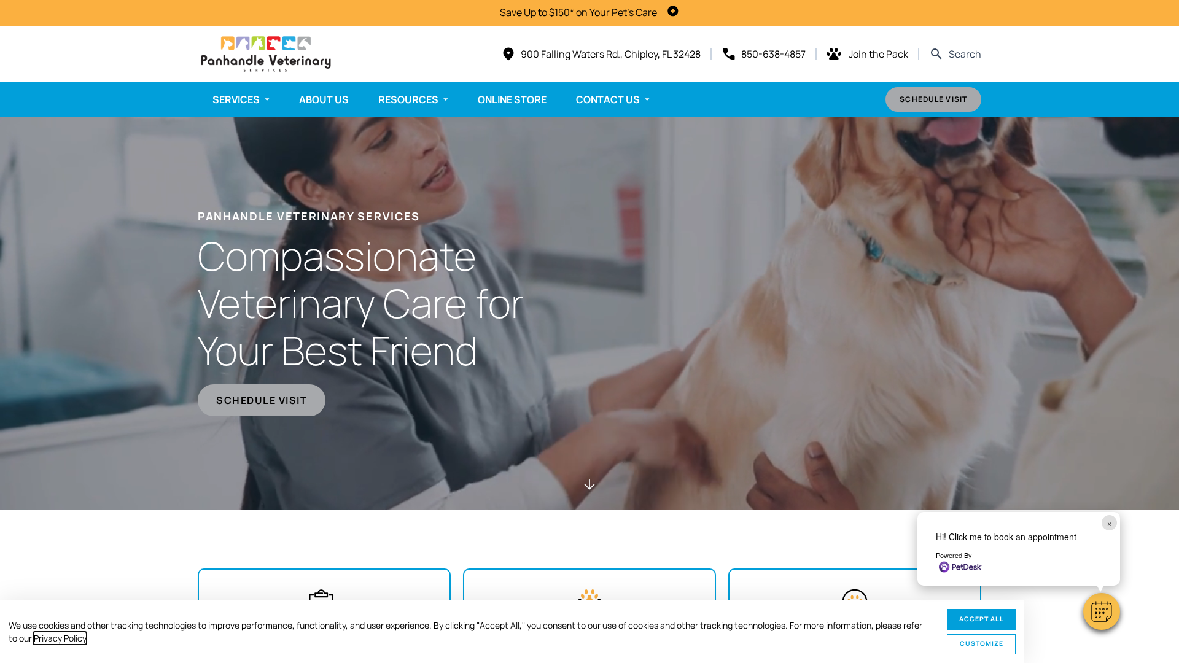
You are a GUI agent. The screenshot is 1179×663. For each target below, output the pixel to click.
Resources (408, 99)
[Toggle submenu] (267, 99)
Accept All (981, 619)
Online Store (512, 99)
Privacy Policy (60, 638)
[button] (1101, 611)
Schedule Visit (933, 99)
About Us (324, 99)
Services (236, 99)
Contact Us (608, 99)
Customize (981, 643)
